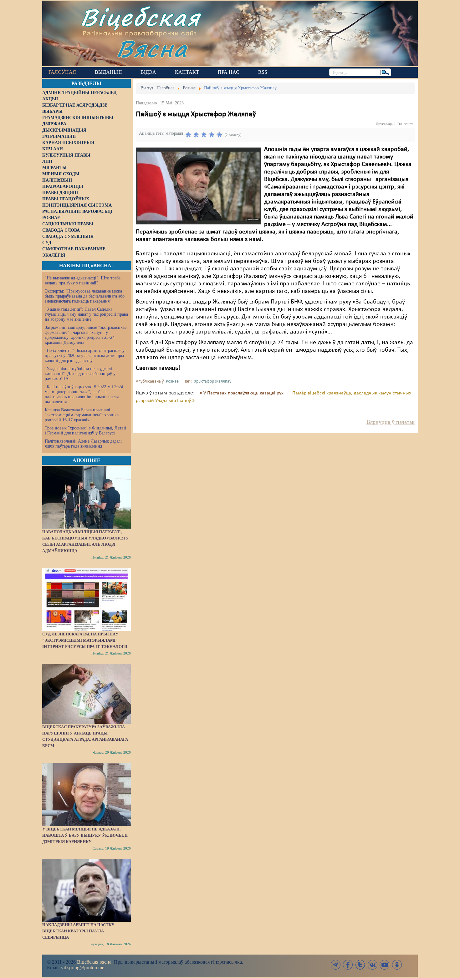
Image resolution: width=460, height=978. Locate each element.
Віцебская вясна (94, 962)
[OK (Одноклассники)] (396, 964)
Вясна (152, 48)
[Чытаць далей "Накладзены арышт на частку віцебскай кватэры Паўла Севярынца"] (86, 890)
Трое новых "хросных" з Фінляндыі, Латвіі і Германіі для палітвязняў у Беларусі (85, 430)
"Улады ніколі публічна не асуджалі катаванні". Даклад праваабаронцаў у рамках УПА (80, 373)
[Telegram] (335, 964)
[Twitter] (360, 964)
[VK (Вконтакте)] (372, 964)
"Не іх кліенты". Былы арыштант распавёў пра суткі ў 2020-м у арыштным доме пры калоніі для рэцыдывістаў (85, 355)
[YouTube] (384, 964)
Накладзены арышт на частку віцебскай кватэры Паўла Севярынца (78, 931)
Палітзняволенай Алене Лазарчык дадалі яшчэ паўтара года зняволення (83, 444)
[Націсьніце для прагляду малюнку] (198, 185)
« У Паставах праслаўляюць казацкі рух (242, 393)
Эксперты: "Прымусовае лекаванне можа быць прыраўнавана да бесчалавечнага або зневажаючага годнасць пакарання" (85, 296)
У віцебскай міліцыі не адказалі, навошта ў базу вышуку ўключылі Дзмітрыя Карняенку (85, 835)
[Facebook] (348, 964)
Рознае (172, 381)
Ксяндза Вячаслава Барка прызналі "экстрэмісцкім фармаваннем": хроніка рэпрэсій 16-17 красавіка (82, 415)
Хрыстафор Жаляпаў (212, 381)
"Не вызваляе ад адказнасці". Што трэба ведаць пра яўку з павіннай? (82, 280)
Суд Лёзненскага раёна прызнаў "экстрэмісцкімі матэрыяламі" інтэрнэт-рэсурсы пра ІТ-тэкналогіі (84, 640)
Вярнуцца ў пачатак (390, 422)
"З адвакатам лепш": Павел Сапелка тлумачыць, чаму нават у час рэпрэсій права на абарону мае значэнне (86, 314)
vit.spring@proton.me (82, 967)
